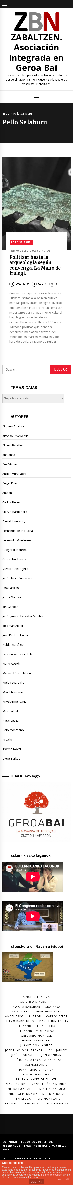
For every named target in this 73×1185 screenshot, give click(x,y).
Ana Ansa (8, 455)
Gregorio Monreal (14, 550)
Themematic (41, 1145)
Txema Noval (11, 749)
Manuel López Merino (17, 673)
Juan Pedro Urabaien (16, 635)
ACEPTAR (36, 1182)
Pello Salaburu (21, 242)
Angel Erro (9, 483)
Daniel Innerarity (13, 521)
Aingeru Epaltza (13, 426)
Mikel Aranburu (12, 692)
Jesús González (13, 597)
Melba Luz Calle (13, 682)
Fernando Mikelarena (16, 540)
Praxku (7, 739)
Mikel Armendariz (14, 701)
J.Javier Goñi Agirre (15, 569)
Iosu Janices (10, 588)
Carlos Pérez (11, 502)
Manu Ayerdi (11, 663)
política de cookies (51, 1174)
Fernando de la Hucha (17, 531)
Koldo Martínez (13, 644)
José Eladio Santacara (17, 578)
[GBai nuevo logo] (36, 812)
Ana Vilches (10, 464)
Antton (7, 493)
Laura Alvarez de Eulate (18, 654)
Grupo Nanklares (14, 559)
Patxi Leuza (10, 720)
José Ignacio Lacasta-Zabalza (22, 616)
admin (42, 283)
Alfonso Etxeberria (15, 436)
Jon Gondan (10, 607)
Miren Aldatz (11, 711)
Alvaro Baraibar (13, 445)
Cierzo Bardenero (14, 512)
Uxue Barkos (11, 758)
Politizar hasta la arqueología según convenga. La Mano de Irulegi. (35, 265)
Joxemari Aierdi (12, 625)
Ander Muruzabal (14, 474)
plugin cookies (64, 1179)
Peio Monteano (13, 730)
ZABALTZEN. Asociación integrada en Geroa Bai (36, 52)
